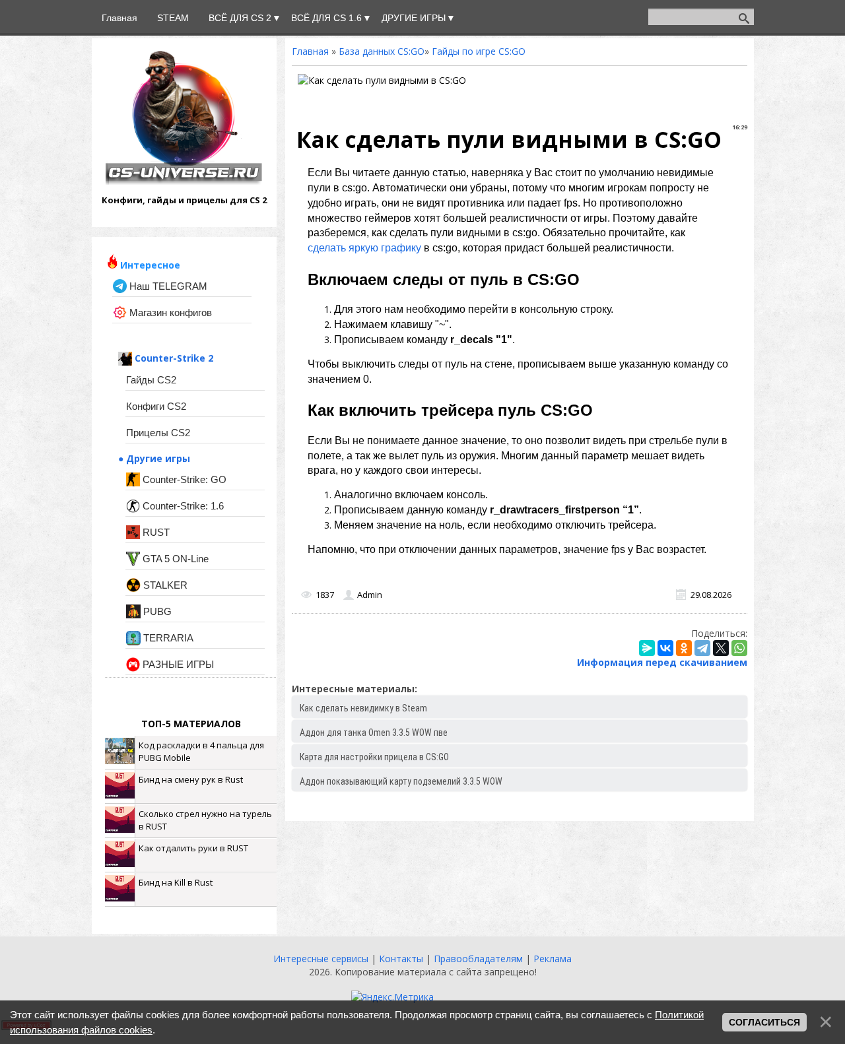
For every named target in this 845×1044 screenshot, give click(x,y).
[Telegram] (702, 648)
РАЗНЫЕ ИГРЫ (177, 664)
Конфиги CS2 (156, 406)
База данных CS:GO (381, 51)
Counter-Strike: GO (183, 479)
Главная (310, 51)
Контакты (402, 958)
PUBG (156, 611)
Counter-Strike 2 (172, 358)
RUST (155, 532)
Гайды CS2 (151, 379)
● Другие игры (154, 458)
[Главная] (184, 181)
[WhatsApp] (739, 648)
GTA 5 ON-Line (174, 558)
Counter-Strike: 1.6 (182, 505)
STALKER (164, 585)
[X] (721, 648)
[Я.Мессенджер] (647, 648)
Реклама (552, 958)
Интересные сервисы (322, 958)
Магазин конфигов (169, 312)
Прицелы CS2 (158, 432)
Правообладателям (479, 958)
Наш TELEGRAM (167, 286)
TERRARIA (167, 637)
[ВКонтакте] (665, 648)
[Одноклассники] (684, 648)
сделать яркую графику (364, 247)
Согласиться (764, 1022)
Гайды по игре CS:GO (478, 51)
